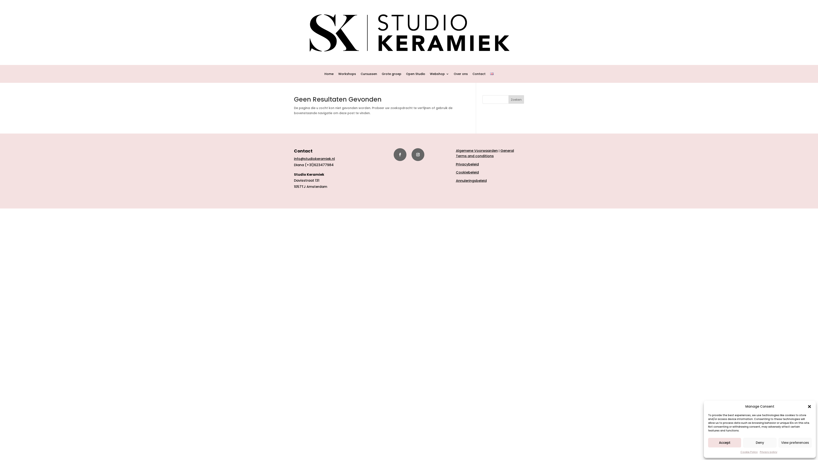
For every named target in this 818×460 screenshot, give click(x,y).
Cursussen (369, 74)
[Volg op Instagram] (418, 154)
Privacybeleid (467, 164)
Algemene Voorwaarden (477, 150)
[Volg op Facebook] (400, 154)
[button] (809, 406)
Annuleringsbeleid (471, 180)
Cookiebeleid (467, 172)
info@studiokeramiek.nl (314, 158)
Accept (724, 442)
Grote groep (391, 74)
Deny (760, 442)
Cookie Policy (749, 452)
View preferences (795, 442)
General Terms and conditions (485, 153)
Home (329, 74)
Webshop (437, 74)
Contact (478, 74)
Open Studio (415, 74)
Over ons (461, 74)
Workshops (347, 74)
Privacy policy (768, 452)
